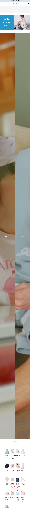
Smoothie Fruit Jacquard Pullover (7, 484)
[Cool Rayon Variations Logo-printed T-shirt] (17, 479)
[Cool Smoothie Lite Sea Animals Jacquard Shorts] (17, 493)
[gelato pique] (15, 3)
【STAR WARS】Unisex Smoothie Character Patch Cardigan (7, 470)
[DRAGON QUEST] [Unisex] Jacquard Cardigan (17, 456)
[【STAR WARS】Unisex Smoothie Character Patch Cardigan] (7, 466)
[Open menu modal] (1, 3)
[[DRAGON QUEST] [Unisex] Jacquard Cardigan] (17, 451)
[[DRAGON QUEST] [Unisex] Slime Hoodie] (7, 451)
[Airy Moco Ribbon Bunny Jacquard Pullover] (12, 479)
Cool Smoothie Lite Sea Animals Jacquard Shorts (17, 498)
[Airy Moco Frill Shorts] (12, 493)
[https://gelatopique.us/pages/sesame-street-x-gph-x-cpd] (15, 22)
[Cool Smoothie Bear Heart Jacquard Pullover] (12, 466)
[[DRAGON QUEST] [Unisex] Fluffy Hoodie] (23, 451)
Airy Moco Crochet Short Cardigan (23, 484)
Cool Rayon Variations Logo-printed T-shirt (17, 484)
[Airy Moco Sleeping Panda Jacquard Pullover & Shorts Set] (17, 466)
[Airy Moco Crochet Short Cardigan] (23, 479)
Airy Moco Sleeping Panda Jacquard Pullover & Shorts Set (18, 471)
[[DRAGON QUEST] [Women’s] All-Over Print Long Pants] (23, 466)
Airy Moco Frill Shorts (12, 497)
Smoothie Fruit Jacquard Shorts (7, 498)
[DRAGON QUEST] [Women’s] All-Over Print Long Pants (23, 470)
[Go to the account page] (27, 3)
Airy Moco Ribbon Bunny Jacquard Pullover (12, 484)
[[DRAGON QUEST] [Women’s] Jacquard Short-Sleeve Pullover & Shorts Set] (12, 451)
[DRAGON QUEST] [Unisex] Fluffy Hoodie (23, 456)
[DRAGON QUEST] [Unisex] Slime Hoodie (7, 456)
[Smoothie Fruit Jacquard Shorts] (7, 493)
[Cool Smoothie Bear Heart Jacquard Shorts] (23, 493)
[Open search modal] (25, 3)
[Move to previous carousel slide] (14, 30)
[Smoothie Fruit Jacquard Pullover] (7, 479)
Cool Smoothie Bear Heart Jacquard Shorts (23, 498)
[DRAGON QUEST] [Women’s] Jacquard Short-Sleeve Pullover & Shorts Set (12, 457)
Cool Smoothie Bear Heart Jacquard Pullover (12, 470)
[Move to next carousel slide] (15, 30)
